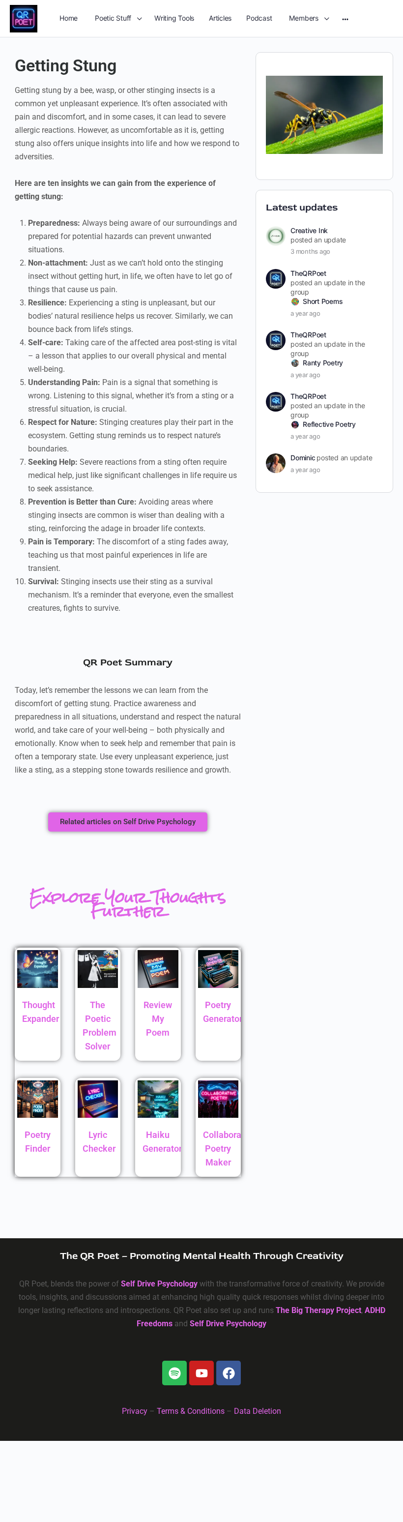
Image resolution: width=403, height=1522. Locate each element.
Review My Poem (158, 1019)
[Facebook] (228, 1373)
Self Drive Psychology (159, 1283)
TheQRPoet (308, 273)
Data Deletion (257, 1411)
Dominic (302, 457)
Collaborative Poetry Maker (229, 1148)
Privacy (134, 1411)
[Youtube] (201, 1373)
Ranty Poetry (323, 362)
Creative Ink (309, 230)
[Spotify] (174, 1373)
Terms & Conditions (191, 1411)
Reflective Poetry (329, 424)
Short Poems (323, 301)
